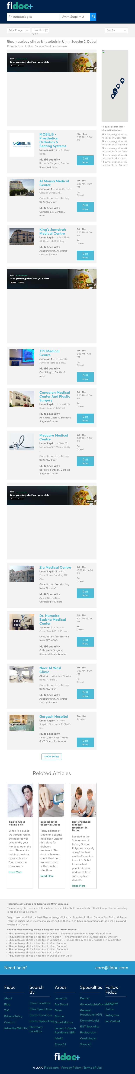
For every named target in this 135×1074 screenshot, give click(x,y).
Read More (15, 872)
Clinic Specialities (41, 1009)
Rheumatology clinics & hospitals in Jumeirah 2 (93, 940)
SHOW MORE (51, 756)
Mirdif (58, 1038)
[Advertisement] (52, 99)
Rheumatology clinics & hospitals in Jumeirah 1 (35, 940)
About (8, 998)
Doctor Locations (41, 1015)
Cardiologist (88, 1038)
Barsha (59, 1016)
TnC (6, 1010)
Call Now (85, 160)
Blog (7, 1004)
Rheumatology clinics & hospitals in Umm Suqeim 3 (38, 949)
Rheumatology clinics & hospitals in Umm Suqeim (37, 943)
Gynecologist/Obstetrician (97, 1004)
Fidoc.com (51, 1067)
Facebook (111, 1003)
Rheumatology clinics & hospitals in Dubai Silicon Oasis (40, 956)
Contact (9, 1022)
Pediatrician (88, 1032)
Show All (60, 1044)
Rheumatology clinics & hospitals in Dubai (33, 933)
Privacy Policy (13, 1016)
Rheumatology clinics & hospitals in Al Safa (86, 933)
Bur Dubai (61, 1004)
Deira (58, 1010)
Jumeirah (61, 998)
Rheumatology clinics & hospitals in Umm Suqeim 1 (38, 946)
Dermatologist (89, 1020)
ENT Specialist (89, 1026)
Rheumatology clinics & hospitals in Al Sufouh (35, 937)
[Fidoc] (20, 5)
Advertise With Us (15, 1028)
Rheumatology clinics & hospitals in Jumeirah (91, 937)
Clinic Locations (40, 1003)
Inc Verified (112, 1021)
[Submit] (93, 17)
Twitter (109, 1009)
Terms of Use (92, 1067)
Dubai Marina (64, 1022)
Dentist (84, 998)
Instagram (112, 1015)
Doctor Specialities (42, 1021)
